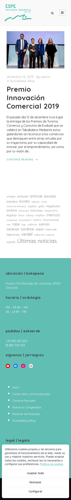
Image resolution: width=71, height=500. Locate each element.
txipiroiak (51, 229)
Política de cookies (51, 464)
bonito (24, 201)
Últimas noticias (37, 240)
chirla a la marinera (16, 206)
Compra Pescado (24, 400)
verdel (27, 234)
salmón (44, 224)
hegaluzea (53, 206)
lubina (30, 215)
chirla (44, 201)
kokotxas (36, 210)
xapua (50, 234)
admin (45, 77)
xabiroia (39, 234)
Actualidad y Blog (23, 420)
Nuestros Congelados (26, 407)
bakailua (12, 201)
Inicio (15, 387)
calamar (36, 201)
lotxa (21, 215)
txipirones (13, 234)
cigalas (32, 206)
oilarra (37, 219)
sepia (40, 229)
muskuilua (12, 220)
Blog (31, 81)
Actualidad (18, 81)
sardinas (27, 229)
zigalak (11, 241)
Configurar (35, 491)
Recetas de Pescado (26, 414)
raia (8, 224)
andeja (11, 196)
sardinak (13, 229)
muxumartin (25, 220)
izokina (12, 210)
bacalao (50, 196)
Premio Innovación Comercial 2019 (33, 97)
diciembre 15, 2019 (20, 77)
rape (16, 224)
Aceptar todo (35, 473)
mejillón (40, 215)
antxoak (22, 196)
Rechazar (35, 482)
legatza (11, 215)
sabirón (32, 224)
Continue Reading (20, 159)
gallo (41, 206)
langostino (51, 210)
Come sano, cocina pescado (31, 394)
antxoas (36, 196)
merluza (53, 215)
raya (23, 224)
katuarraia (24, 210)
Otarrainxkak (51, 219)
